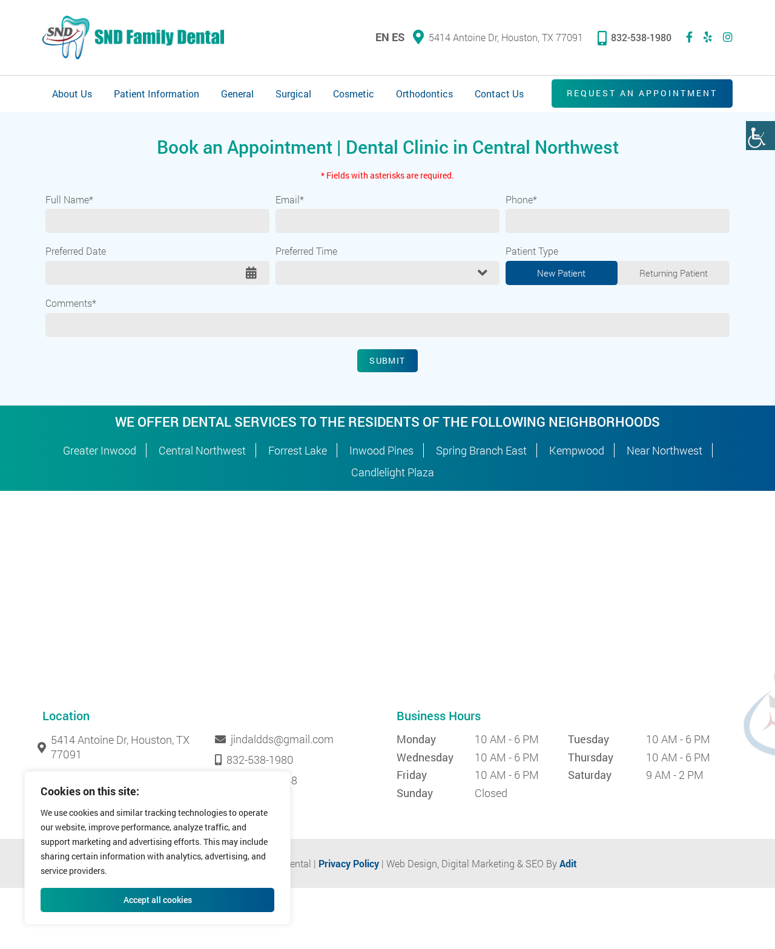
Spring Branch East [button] (481, 450)
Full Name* (69, 200)
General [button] (237, 93)
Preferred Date (75, 251)
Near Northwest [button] (664, 450)
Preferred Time (306, 251)
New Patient (561, 273)
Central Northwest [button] (202, 450)
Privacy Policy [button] (348, 863)
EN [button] (382, 37)
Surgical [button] (293, 93)
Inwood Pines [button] (381, 450)
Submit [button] (387, 360)
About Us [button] (72, 93)
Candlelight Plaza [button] (392, 472)
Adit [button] (568, 863)
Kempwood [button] (576, 450)
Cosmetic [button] (353, 93)
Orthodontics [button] (424, 93)
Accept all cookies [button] (158, 899)
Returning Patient (673, 273)
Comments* (70, 303)
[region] (157, 848)
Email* (289, 200)
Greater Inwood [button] (99, 450)
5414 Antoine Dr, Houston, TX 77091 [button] (506, 37)
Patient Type (532, 251)
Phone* (521, 200)
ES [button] (398, 37)
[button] (760, 135)
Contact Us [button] (499, 93)
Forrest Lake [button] (297, 450)
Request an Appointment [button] (642, 93)
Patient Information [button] (156, 93)
